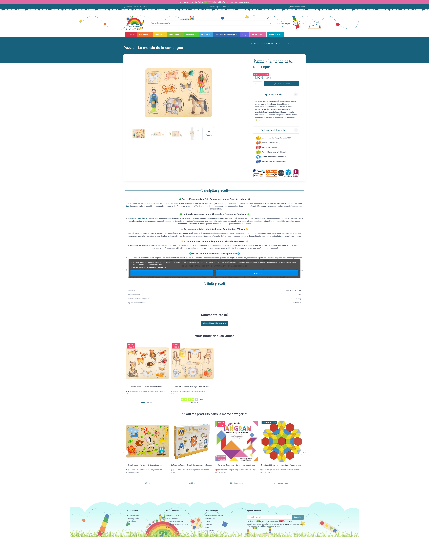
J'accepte (257, 273)
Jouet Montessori (257, 44)
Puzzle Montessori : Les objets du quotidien (192, 387)
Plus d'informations (137, 267)
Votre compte (211, 511)
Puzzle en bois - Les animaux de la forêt (146, 387)
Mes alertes (209, 530)
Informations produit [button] (273, 94)
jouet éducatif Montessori (275, 203)
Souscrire (297, 517)
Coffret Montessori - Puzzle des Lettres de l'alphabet (191, 465)
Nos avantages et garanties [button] (273, 130)
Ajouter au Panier (283, 84)
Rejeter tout (171, 273)
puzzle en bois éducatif (138, 218)
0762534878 (142, 7)
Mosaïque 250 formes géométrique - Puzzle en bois (281, 465)
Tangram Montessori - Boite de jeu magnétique (236, 465)
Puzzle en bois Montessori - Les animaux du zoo (147, 465)
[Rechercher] (270, 23)
